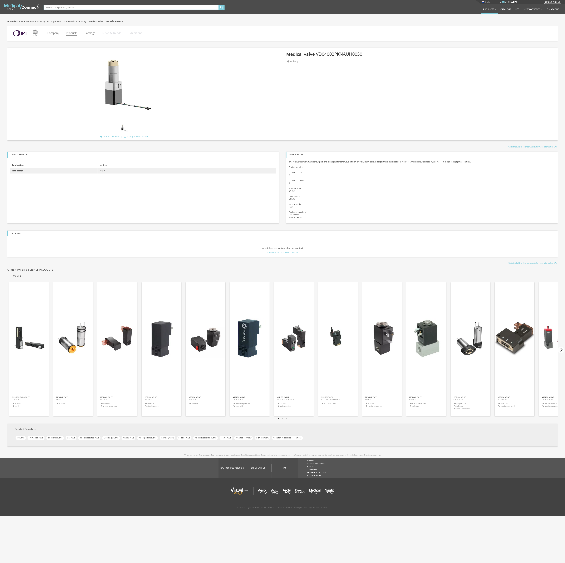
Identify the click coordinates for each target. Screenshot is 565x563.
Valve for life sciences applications (287, 438)
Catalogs (505, 9)
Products (488, 9)
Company (53, 33)
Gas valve (71, 438)
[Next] (561, 350)
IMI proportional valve (147, 438)
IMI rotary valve (167, 438)
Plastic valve (226, 438)
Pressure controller (243, 438)
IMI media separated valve (205, 438)
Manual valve (128, 438)
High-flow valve (262, 438)
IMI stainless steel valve (89, 438)
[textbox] (131, 7)
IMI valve (20, 438)
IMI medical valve (36, 438)
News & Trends (532, 9)
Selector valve (184, 438)
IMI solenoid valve (55, 438)
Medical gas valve (111, 438)
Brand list (311, 460)
